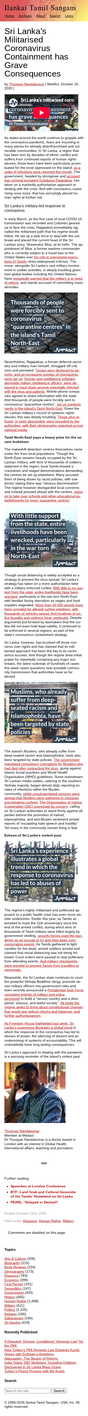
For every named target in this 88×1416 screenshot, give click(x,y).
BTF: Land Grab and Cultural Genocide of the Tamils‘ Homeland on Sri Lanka (43, 1194)
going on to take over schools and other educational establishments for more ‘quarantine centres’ (43, 496)
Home (9, 16)
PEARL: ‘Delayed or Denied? (34, 1202)
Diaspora (30, 1221)
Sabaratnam (13, 1318)
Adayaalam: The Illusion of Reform (31, 1358)
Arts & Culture (15, 1259)
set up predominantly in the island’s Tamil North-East (42, 406)
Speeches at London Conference (38, 1186)
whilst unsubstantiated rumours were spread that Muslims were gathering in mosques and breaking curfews (42, 798)
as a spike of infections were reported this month (42, 170)
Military (68, 1221)
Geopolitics (13, 1288)
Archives (25, 16)
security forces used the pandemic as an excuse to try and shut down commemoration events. (43, 940)
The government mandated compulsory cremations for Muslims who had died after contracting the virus (43, 764)
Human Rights (50, 1221)
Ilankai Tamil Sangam (40, 7)
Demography (14, 1271)
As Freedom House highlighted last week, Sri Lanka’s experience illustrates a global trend (39, 1025)
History (9, 1297)
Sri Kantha (12, 1322)
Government (14, 1293)
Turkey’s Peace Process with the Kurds (34, 1371)
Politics (9, 1310)
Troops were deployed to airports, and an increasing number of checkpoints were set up (42, 374)
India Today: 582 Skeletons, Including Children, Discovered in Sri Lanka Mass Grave (40, 1365)
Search (55, 16)
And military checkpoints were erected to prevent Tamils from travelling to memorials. (41, 965)
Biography (12, 1263)
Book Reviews (15, 1267)
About (40, 16)
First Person (13, 1284)
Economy (11, 1280)
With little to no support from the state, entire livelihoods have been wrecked (44, 592)
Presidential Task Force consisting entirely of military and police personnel (44, 994)
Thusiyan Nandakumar (26, 84)
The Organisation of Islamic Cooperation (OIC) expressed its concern (43, 804)
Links (69, 16)
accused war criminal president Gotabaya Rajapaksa (42, 178)
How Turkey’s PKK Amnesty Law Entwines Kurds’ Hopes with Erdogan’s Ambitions (42, 1352)
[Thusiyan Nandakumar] (35, 1127)
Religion (10, 1314)
